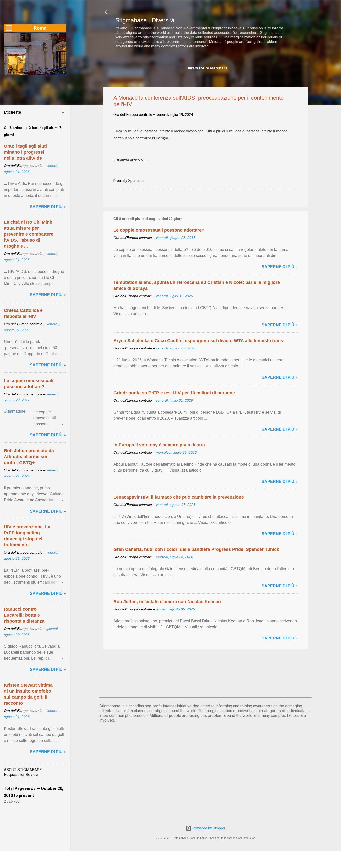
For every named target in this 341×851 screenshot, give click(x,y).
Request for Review (21, 774)
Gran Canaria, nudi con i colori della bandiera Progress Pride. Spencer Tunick (196, 549)
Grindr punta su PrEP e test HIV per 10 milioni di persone (174, 392)
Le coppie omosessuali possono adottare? (158, 230)
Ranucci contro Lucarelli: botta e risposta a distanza (24, 615)
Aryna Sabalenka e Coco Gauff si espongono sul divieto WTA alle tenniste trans (198, 340)
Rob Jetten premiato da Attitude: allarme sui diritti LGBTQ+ (29, 456)
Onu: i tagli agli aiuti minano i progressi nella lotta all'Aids (25, 152)
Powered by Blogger (208, 828)
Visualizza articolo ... (130, 160)
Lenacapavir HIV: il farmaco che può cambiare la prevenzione (178, 497)
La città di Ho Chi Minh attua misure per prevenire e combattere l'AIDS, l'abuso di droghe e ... (28, 234)
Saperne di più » (280, 267)
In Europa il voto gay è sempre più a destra (159, 444)
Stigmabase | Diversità (144, 20)
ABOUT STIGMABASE (23, 769)
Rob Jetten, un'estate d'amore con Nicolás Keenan (167, 601)
